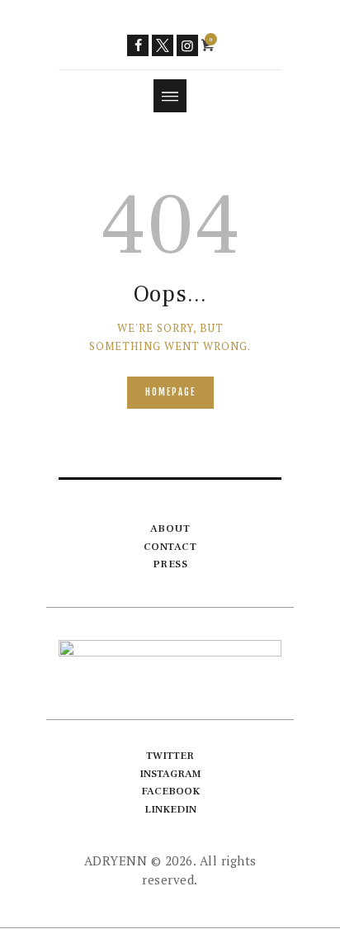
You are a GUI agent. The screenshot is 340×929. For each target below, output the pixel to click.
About (170, 528)
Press (170, 564)
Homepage (170, 392)
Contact (170, 546)
